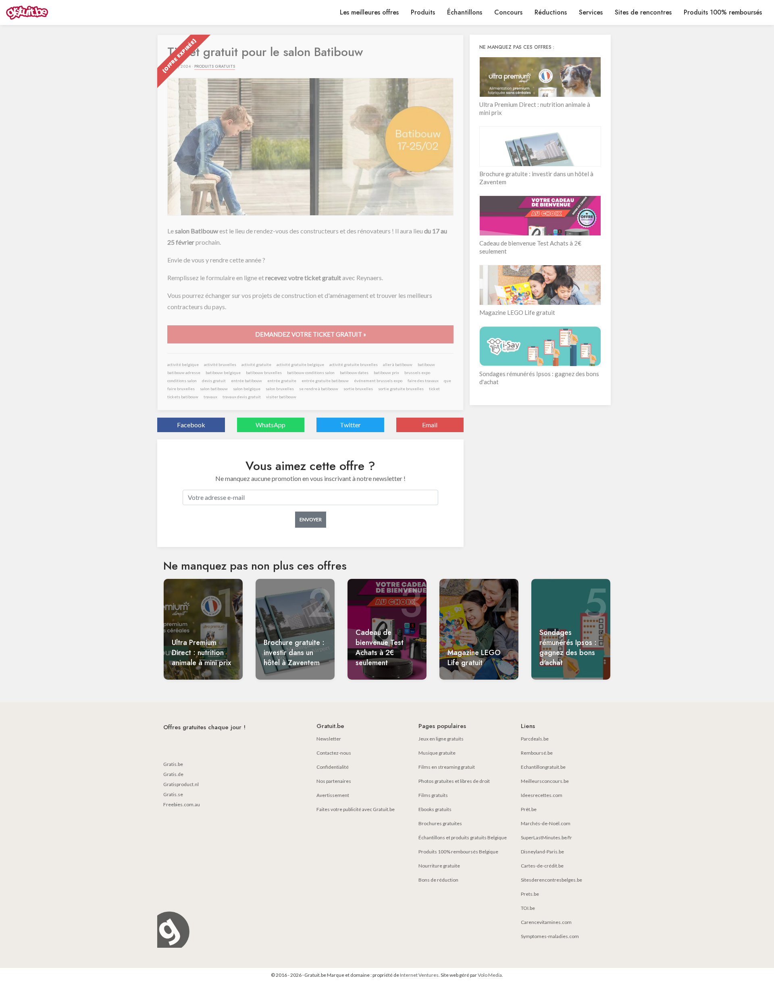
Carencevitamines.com (546, 922)
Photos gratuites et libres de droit (454, 781)
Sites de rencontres (643, 12)
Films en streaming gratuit (446, 767)
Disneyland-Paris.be (542, 852)
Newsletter (328, 739)
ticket (434, 388)
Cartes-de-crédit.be (542, 866)
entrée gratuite (281, 380)
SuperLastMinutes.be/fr (546, 837)
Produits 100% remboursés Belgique (458, 852)
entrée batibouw (246, 380)
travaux (210, 396)
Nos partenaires (333, 781)
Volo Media (490, 975)
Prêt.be (529, 809)
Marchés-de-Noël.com (545, 823)
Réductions (551, 12)
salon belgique (246, 388)
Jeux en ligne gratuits (441, 739)
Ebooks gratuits (435, 809)
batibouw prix (386, 372)
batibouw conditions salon (311, 372)
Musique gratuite (437, 753)
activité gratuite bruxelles (353, 364)
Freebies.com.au (181, 804)
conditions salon (182, 380)
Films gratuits (433, 795)
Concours (508, 12)
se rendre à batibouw (318, 388)
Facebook (191, 425)
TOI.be (528, 908)
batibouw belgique (223, 372)
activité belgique (183, 364)
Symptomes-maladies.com (550, 936)
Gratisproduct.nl (181, 784)
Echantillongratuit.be (543, 767)
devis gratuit (214, 380)
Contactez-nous (333, 753)
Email (429, 425)
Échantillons (464, 12)
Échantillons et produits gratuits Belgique (462, 837)
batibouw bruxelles (264, 372)
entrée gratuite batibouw (325, 380)
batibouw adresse (183, 372)
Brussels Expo (417, 372)
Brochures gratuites (440, 823)
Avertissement (332, 795)
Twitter (350, 425)
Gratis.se (173, 794)
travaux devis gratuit (242, 396)
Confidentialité (332, 767)
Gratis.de (173, 774)
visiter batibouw (281, 396)
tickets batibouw (182, 396)
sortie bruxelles (358, 388)
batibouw (426, 364)
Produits (423, 12)
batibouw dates (354, 372)
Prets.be (530, 894)
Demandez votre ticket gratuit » (310, 334)
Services (591, 12)
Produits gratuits (214, 66)
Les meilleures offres (369, 12)
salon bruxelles (280, 388)
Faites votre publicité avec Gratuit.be (355, 809)
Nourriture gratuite (439, 866)
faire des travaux (423, 380)
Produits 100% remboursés (723, 12)
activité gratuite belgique (300, 364)
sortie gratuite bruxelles (401, 388)
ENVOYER (311, 519)
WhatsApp (270, 425)
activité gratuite (256, 364)
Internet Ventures (419, 975)
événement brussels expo (378, 380)
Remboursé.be (537, 753)
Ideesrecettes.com (541, 795)
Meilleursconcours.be (545, 781)
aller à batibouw (397, 364)
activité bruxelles (220, 364)
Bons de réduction (438, 880)
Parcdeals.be (535, 739)
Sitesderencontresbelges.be (551, 880)
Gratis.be (173, 764)
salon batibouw (214, 388)
